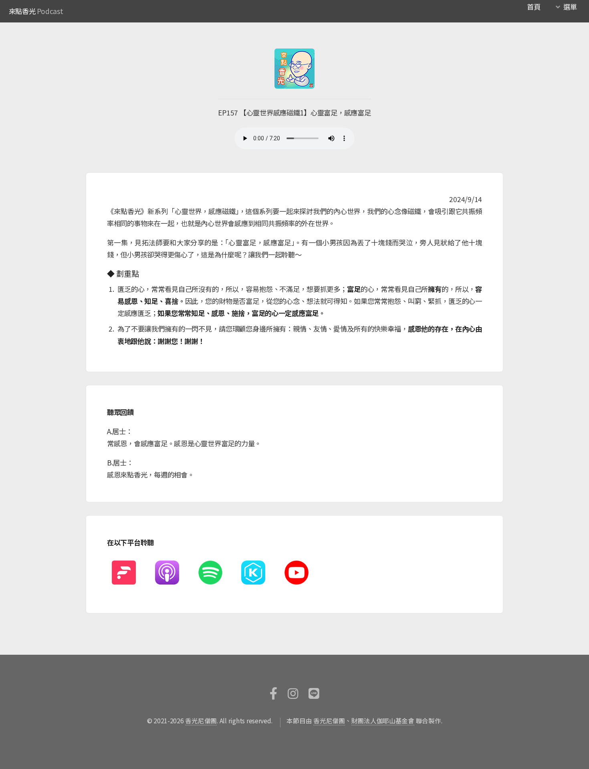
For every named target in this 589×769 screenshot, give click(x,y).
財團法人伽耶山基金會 (382, 720)
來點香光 (22, 11)
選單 (570, 7)
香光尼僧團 (201, 720)
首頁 (533, 7)
